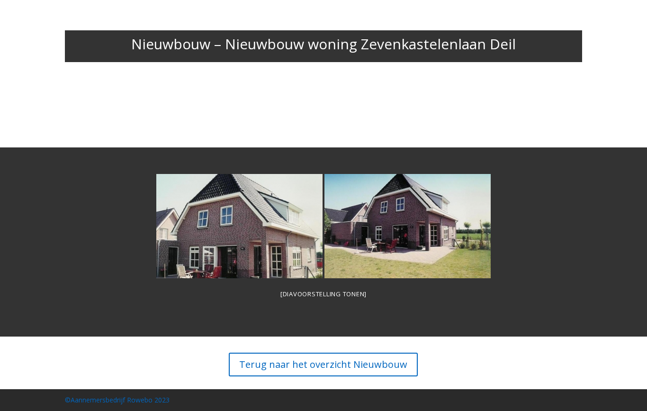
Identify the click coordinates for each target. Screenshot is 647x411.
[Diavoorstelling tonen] (323, 294)
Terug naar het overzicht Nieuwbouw (323, 364)
